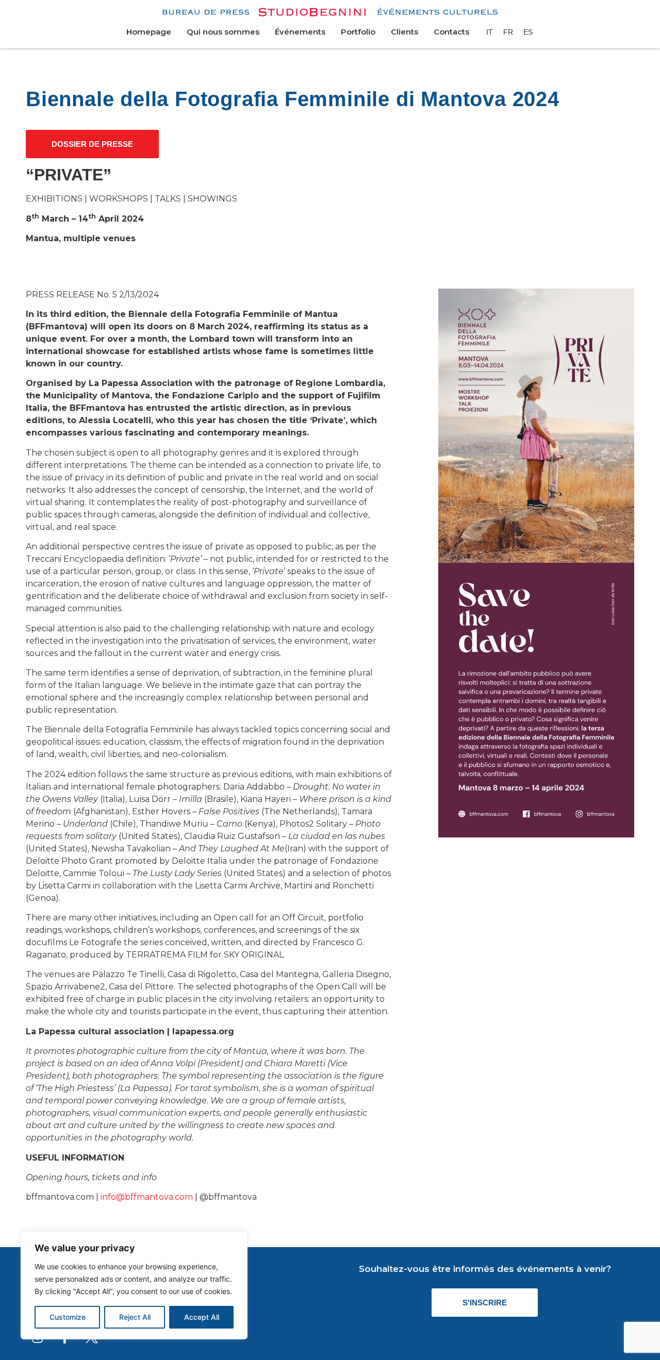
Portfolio (358, 32)
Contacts (451, 32)
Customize (68, 1317)
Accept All (201, 1317)
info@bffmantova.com (147, 1197)
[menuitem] (489, 32)
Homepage (148, 32)
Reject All (135, 1317)
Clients (404, 32)
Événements (300, 32)
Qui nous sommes (223, 32)
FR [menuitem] (508, 32)
